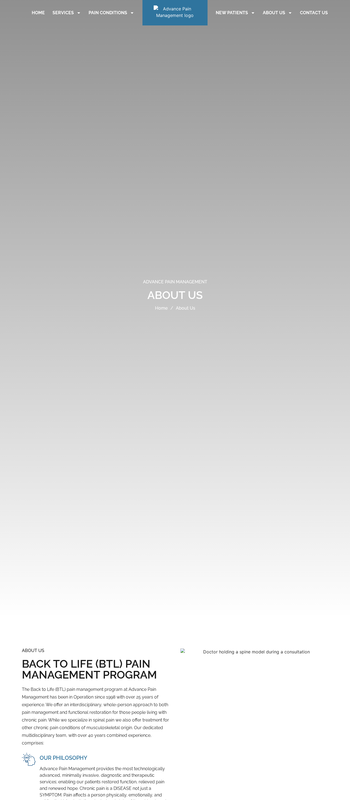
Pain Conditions (108, 12)
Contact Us (314, 12)
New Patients (232, 12)
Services (63, 12)
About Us (274, 12)
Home (38, 12)
